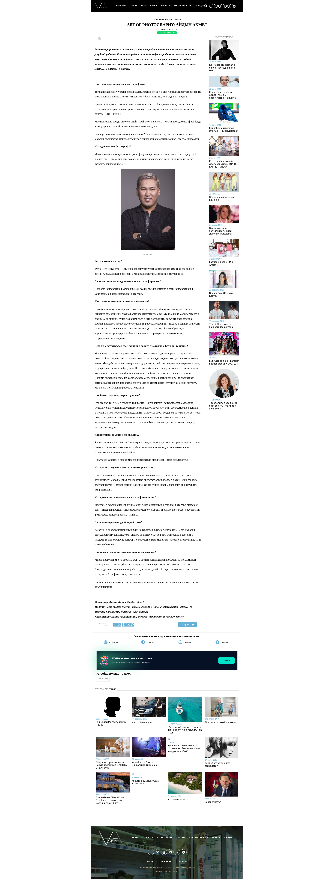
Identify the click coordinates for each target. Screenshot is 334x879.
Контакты (152, 861)
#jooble (228, 837)
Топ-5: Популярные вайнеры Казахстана (221, 325)
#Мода (133, 6)
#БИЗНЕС (181, 837)
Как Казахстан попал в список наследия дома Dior (222, 68)
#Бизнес (165, 6)
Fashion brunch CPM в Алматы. (221, 263)
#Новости (121, 6)
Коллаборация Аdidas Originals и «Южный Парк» (223, 129)
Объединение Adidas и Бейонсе (221, 198)
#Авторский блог (183, 6)
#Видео (200, 6)
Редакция (182, 861)
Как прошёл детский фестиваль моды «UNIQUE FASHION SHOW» (224, 164)
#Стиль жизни (149, 6)
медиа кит (167, 861)
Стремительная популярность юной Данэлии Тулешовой (220, 231)
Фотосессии (175, 19)
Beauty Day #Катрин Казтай (221, 294)
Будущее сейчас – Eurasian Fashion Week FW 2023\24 (224, 362)
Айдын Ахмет (103, 679)
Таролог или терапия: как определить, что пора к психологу (223, 406)
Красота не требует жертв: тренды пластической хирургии (223, 95)
